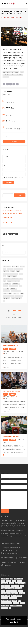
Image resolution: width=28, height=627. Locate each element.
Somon (11, 286)
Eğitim (10, 121)
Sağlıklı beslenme (7, 283)
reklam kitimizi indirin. (15, 558)
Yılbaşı (21, 293)
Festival (20, 268)
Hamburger (6, 273)
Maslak (12, 74)
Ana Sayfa (3, 16)
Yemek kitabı (15, 293)
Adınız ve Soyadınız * (6, 473)
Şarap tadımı (18, 298)
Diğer (7, 121)
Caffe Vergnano (6, 72)
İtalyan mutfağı (19, 295)
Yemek (10, 293)
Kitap (5, 276)
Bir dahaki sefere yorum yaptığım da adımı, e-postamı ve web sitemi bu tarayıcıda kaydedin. (14, 178)
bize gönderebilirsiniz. (12, 553)
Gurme (18, 271)
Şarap (13, 298)
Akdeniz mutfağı (7, 266)
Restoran (17, 281)
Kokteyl (9, 276)
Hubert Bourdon (15, 72)
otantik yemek (15, 278)
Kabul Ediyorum (14, 622)
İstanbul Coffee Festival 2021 (11, 391)
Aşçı (13, 266)
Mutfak (14, 276)
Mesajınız (3, 490)
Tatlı (21, 286)
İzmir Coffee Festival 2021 (10, 345)
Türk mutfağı (13, 288)
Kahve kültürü (6, 74)
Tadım (16, 286)
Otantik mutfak (7, 278)
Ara (3, 192)
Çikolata (12, 295)
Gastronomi (6, 271)
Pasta (21, 278)
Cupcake (22, 266)
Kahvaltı (16, 273)
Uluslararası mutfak (16, 291)
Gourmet (13, 271)
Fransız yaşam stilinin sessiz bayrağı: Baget (12, 210)
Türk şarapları (7, 291)
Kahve (22, 72)
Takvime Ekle (14, 141)
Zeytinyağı (6, 295)
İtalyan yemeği (6, 298)
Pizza (5, 281)
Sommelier (6, 286)
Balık (17, 266)
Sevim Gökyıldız (19, 74)
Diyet (5, 268)
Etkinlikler (9, 16)
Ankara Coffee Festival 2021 (11, 436)
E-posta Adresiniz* (5, 479)
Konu (2, 484)
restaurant (10, 281)
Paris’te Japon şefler (7, 217)
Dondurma (10, 268)
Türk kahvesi (5, 77)
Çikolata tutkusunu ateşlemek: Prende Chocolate (14, 220)
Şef (4, 300)
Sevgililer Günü (16, 283)
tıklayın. (9, 565)
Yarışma (5, 293)
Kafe (11, 273)
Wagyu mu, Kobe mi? (7, 222)
